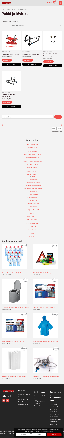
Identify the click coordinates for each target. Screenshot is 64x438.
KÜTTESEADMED (32, 164)
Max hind (59, 131)
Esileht (4, 9)
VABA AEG (32, 236)
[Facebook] (7, 400)
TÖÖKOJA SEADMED (32, 223)
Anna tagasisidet (23, 399)
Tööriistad (33, 207)
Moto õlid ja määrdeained (33, 188)
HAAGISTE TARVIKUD (32, 158)
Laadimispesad (33, 179)
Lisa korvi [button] (27, 60)
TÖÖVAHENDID (32, 230)
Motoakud (33, 200)
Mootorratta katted (33, 182)
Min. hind (54, 131)
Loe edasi (6, 60)
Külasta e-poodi (23, 404)
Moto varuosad (33, 197)
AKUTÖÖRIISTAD (32, 144)
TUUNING (32, 233)
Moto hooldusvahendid (33, 185)
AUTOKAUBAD (32, 148)
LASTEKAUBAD (32, 168)
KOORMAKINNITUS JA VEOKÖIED (32, 161)
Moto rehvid (33, 191)
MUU (32, 213)
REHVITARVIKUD (32, 216)
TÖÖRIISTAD (32, 226)
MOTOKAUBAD (32, 174)
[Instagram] (3, 400)
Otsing (58, 117)
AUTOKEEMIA (32, 151)
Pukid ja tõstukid (33, 203)
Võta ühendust (23, 402)
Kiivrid (33, 176)
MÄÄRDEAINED (32, 171)
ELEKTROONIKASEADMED (32, 154)
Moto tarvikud (33, 194)
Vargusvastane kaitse (33, 210)
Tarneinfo (37, 406)
